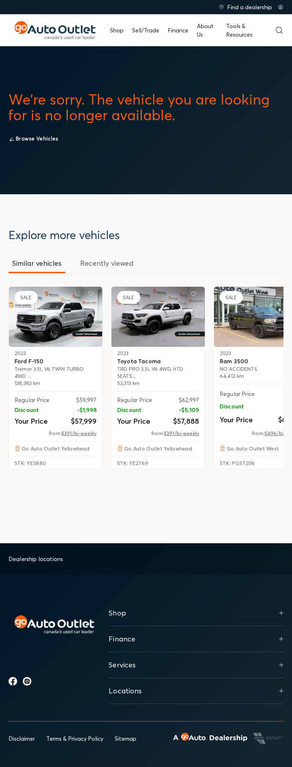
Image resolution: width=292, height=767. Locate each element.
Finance (178, 30)
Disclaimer (22, 738)
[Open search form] (279, 30)
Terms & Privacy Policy (74, 738)
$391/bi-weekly (79, 433)
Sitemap (125, 738)
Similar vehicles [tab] (37, 263)
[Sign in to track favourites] (92, 295)
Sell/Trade (145, 30)
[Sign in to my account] (280, 7)
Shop (117, 30)
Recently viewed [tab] (107, 263)
